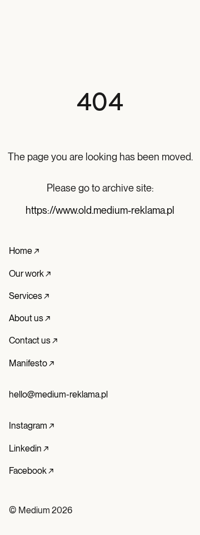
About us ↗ (29, 318)
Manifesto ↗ (31, 363)
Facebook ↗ (31, 470)
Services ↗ (29, 296)
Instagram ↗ (31, 425)
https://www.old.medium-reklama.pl (100, 210)
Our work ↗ (30, 273)
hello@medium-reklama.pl (58, 394)
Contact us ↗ (33, 340)
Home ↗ (24, 251)
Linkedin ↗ (28, 448)
